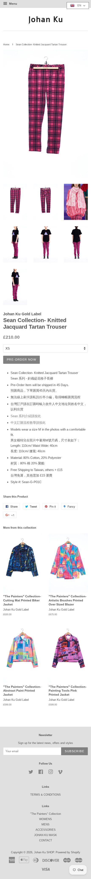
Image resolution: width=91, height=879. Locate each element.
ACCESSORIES (46, 829)
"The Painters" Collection (45, 813)
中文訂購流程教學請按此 (28, 422)
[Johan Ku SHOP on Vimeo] (60, 772)
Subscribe (74, 751)
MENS (45, 824)
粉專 (42, 397)
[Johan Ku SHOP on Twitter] (31, 772)
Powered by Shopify (68, 852)
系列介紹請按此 (26, 416)
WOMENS (45, 819)
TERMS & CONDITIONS (45, 794)
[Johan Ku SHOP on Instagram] (50, 772)
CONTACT (45, 840)
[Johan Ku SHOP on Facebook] (40, 772)
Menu (12, 3)
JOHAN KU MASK (45, 835)
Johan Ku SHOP (44, 852)
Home (6, 44)
